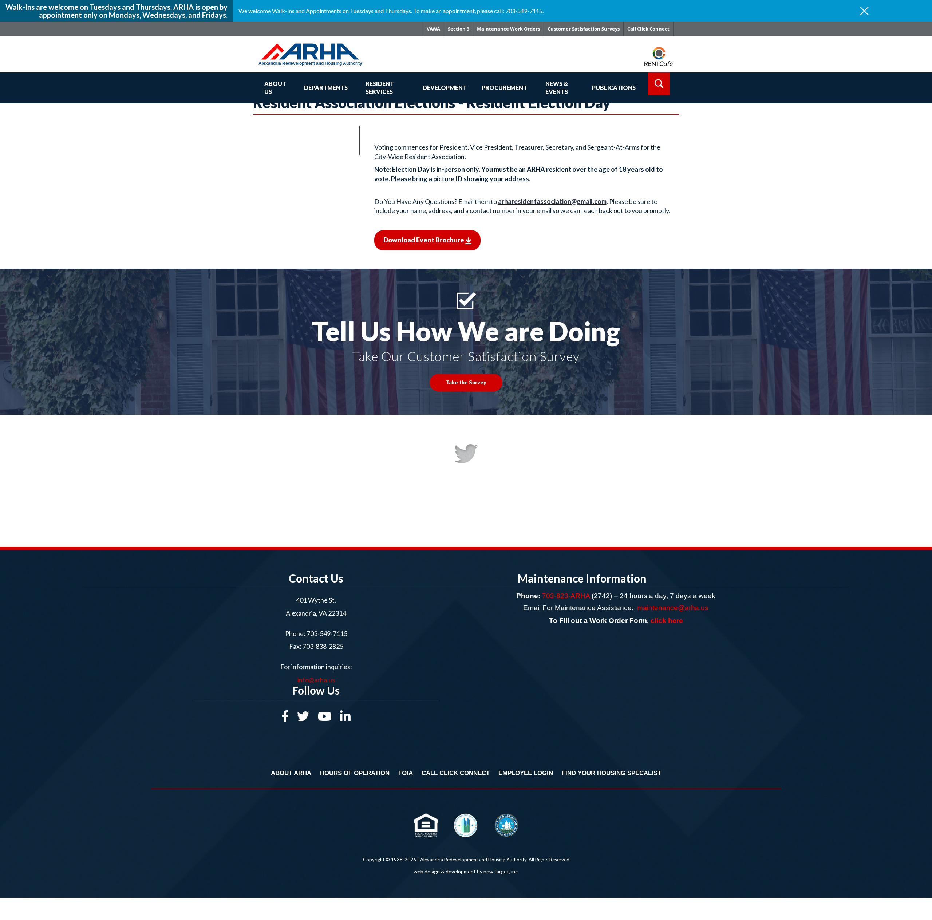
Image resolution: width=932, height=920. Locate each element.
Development (445, 87)
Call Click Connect (648, 28)
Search (659, 83)
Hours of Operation (355, 773)
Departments (326, 87)
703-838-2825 (322, 646)
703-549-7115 (327, 633)
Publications (614, 87)
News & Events (556, 87)
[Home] (320, 48)
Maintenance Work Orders (508, 28)
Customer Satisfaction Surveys (584, 28)
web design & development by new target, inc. (466, 871)
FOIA (405, 773)
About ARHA (291, 773)
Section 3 (458, 28)
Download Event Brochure (424, 240)
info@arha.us (316, 680)
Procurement (504, 87)
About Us (275, 87)
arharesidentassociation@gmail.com (552, 201)
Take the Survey (466, 382)
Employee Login (525, 773)
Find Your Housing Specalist (611, 773)
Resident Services (380, 87)
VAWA (433, 28)
